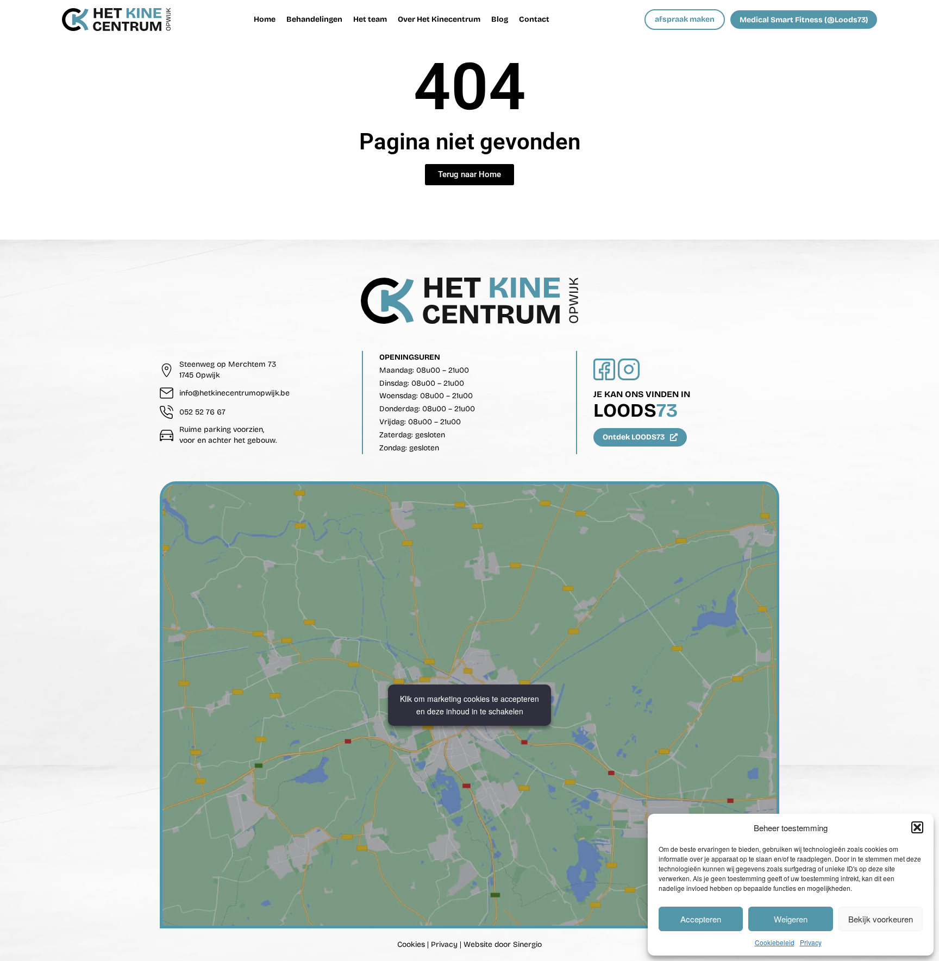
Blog (499, 19)
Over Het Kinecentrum (439, 19)
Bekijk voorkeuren (880, 919)
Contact (534, 19)
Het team (370, 19)
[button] (917, 827)
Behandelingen (314, 19)
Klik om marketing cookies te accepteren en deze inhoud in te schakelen (469, 705)
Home (265, 19)
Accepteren (700, 919)
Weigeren (790, 919)
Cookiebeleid (774, 942)
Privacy (811, 942)
